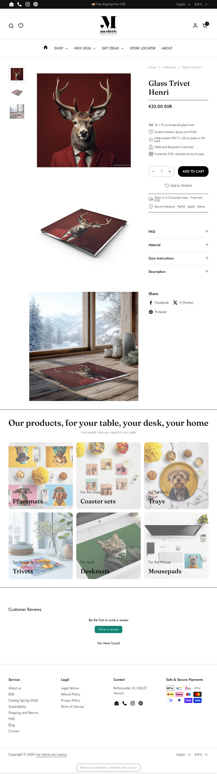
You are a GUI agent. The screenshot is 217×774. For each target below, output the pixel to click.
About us (14, 688)
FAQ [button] (152, 231)
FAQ (11, 718)
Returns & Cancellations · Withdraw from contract (108, 768)
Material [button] (154, 244)
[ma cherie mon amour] (108, 25)
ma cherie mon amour (51, 754)
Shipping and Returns (23, 712)
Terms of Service (72, 706)
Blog (11, 724)
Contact (13, 731)
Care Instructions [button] (161, 258)
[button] (11, 25)
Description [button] (157, 271)
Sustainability (17, 706)
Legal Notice (70, 688)
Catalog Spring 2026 (23, 700)
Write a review (108, 629)
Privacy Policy (70, 700)
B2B (11, 694)
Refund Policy (70, 694)
